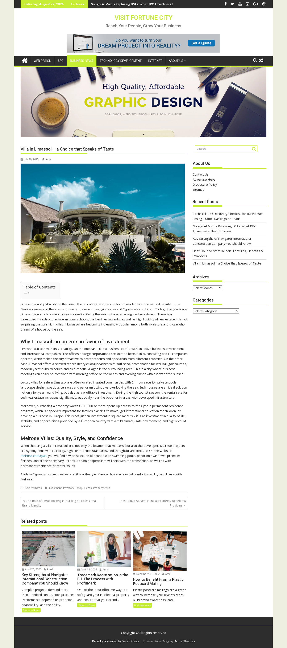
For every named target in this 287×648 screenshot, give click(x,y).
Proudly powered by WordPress (115, 641)
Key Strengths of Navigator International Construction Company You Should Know (152, 4)
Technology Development (121, 61)
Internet (155, 61)
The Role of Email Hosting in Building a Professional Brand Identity (59, 503)
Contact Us (201, 174)
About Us (176, 61)
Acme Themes (184, 641)
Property (98, 488)
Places (88, 488)
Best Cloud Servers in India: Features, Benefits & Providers (153, 503)
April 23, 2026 (32, 569)
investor (68, 488)
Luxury (78, 488)
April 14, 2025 (88, 569)
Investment (55, 488)
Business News (81, 61)
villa (107, 488)
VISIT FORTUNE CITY (143, 17)
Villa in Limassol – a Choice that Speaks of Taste (227, 263)
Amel (48, 159)
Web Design (42, 61)
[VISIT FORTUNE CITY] (24, 60)
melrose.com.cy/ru (34, 456)
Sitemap (198, 189)
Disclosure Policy (205, 184)
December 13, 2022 (148, 574)
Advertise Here (204, 179)
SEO (60, 61)
